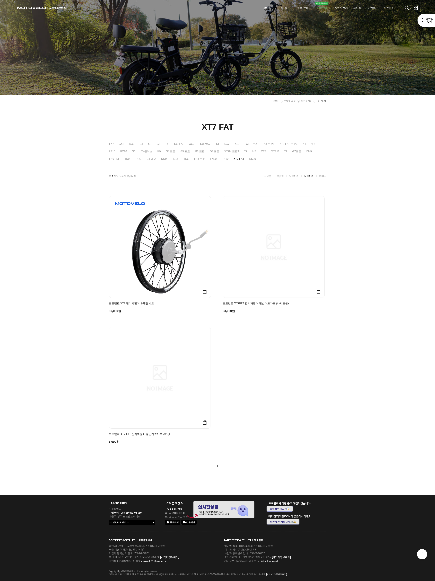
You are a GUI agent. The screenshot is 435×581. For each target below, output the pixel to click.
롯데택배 (174, 522)
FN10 (225, 158)
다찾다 (426, 21)
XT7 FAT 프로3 (289, 143)
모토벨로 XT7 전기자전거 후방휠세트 (131, 303)
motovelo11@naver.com (154, 561)
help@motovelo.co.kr (268, 561)
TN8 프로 (199, 158)
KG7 (226, 143)
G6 (133, 151)
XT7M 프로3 (231, 151)
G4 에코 (151, 158)
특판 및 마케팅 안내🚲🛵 (283, 521)
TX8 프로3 (268, 143)
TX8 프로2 (250, 143)
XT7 (263, 151)
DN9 (309, 151)
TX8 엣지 (205, 143)
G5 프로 (185, 151)
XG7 (191, 143)
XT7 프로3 (309, 143)
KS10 (252, 158)
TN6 (186, 158)
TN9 (127, 158)
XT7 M (275, 151)
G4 (141, 143)
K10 (236, 143)
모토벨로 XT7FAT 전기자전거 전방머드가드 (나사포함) (256, 303)
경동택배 (190, 522)
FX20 (123, 151)
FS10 (112, 151)
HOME (275, 101)
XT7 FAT (322, 101)
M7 (254, 151)
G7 (150, 143)
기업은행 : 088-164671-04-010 (125, 512)
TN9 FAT (114, 158)
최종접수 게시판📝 (280, 508)
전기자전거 (306, 101)
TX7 (111, 143)
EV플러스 (146, 151)
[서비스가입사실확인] (276, 574)
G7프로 (296, 151)
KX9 (131, 143)
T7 (245, 151)
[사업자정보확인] (169, 557)
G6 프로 (200, 151)
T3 (217, 143)
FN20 (138, 158)
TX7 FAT (179, 143)
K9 (159, 151)
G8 (158, 143)
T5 (167, 143)
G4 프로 (170, 151)
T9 (285, 151)
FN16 (175, 158)
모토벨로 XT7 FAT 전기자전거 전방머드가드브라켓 (139, 434)
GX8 (121, 143)
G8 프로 (214, 151)
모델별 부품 (290, 101)
